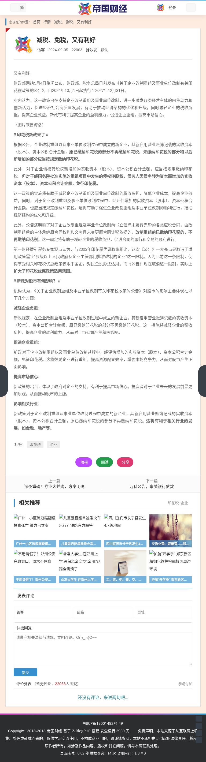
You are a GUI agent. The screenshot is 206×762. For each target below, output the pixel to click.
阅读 (105, 462)
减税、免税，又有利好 (73, 21)
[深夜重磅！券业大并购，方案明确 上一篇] (4, 381)
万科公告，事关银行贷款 (152, 486)
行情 (47, 21)
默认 (104, 49)
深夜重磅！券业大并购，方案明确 (54, 486)
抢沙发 (91, 49)
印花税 (35, 444)
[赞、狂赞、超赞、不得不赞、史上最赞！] (53, 627)
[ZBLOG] (103, 9)
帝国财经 (54, 730)
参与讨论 (185, 683)
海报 (84, 462)
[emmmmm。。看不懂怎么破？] (50, 627)
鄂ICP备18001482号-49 (103, 723)
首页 (37, 21)
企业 (53, 444)
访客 (41, 49)
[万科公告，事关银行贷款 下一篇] (202, 381)
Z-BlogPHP (81, 730)
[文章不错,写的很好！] (47, 627)
